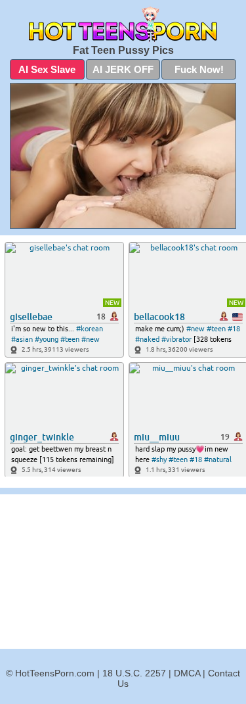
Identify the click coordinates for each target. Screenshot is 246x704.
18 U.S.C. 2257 (134, 673)
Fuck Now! (199, 69)
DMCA (187, 673)
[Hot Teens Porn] (123, 24)
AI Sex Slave (46, 69)
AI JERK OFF (123, 69)
